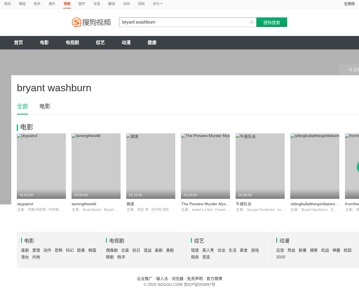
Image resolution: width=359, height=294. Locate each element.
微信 (22, 4)
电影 (44, 42)
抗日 (136, 250)
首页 (18, 42)
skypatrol (25, 204)
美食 (244, 250)
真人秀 (208, 250)
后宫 (280, 250)
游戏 (255, 250)
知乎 (37, 4)
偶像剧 (112, 250)
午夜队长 (244, 204)
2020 (280, 257)
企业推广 (145, 278)
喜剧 (25, 250)
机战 (325, 250)
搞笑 (314, 250)
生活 (232, 250)
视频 (67, 4)
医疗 (82, 4)
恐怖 (59, 250)
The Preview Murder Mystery (207, 204)
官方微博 (214, 278)
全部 (22, 106)
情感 (195, 250)
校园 (347, 250)
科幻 (70, 250)
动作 (47, 250)
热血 (291, 250)
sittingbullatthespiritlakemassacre (320, 204)
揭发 (130, 204)
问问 (126, 4)
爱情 (36, 250)
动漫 (126, 42)
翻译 (111, 4)
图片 (52, 4)
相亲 (195, 257)
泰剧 (159, 250)
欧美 (81, 250)
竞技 (206, 257)
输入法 (162, 278)
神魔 (336, 250)
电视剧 (72, 42)
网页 (7, 4)
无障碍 (349, 4)
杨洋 (121, 257)
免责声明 (195, 278)
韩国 (92, 250)
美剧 (170, 250)
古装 (125, 250)
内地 (36, 257)
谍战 (147, 250)
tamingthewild (84, 204)
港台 (25, 257)
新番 (303, 250)
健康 (152, 42)
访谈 (221, 250)
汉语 (96, 4)
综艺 (100, 42)
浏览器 (177, 278)
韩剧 (110, 257)
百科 (141, 4)
